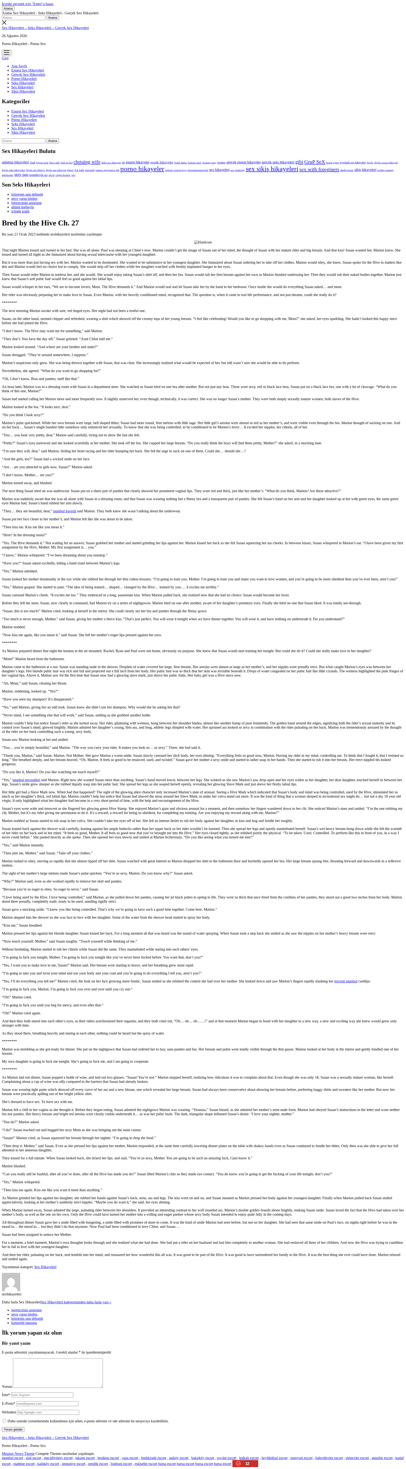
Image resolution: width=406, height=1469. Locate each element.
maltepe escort (24, 1464)
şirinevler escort (357, 1458)
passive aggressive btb (107, 170)
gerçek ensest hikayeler (243, 162)
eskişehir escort (146, 1464)
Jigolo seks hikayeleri (13, 170)
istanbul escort (12, 1458)
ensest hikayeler (137, 162)
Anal (32, 162)
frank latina (180, 162)
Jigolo (370, 162)
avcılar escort (226, 1458)
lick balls (79, 170)
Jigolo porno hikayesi (386, 162)
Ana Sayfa (19, 66)
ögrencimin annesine (26, 203)
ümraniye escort (73, 1464)
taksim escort (85, 1458)
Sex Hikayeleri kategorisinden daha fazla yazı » (76, 1302)
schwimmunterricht (197, 170)
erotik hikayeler (161, 162)
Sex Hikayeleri (22, 87)
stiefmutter (7, 175)
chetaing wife (87, 162)
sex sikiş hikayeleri (272, 168)
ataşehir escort (382, 1458)
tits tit (52, 175)
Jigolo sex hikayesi (56, 170)
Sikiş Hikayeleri (23, 91)
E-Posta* (8, 1403)
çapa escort (130, 1458)
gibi (299, 162)
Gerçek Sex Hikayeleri (28, 74)
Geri (5, 58)
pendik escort (98, 1464)
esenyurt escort (301, 1458)
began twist (42, 162)
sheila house (346, 170)
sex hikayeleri (219, 170)
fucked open (194, 162)
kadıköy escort (48, 1464)
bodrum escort (121, 1464)
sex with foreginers (319, 169)
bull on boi (67, 162)
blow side (54, 162)
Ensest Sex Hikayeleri (27, 70)
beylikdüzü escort (275, 1458)
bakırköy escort (202, 1458)
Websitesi (9, 1412)
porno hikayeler (142, 168)
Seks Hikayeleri (23, 83)
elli (123, 162)
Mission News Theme (18, 1454)
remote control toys (175, 170)
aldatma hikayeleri (15, 162)
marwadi (89, 170)
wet (73, 175)
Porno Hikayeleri (24, 79)
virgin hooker (62, 175)
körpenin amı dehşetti (27, 194)
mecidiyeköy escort (58, 1458)
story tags (21, 175)
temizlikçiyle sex (38, 175)
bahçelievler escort (329, 1458)
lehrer (70, 170)
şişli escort (33, 1458)
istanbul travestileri (26, 780)
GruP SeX (314, 162)
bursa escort (167, 1464)
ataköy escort (178, 1458)
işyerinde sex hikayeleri (353, 162)
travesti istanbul (345, 981)
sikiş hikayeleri (365, 170)
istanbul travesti (64, 511)
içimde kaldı (20, 211)
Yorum (7, 1387)
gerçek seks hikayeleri (278, 162)
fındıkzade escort (153, 1458)
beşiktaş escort (108, 1458)
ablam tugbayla (22, 207)
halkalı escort (249, 1458)
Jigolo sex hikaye (35, 170)
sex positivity (237, 170)
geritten (221, 162)
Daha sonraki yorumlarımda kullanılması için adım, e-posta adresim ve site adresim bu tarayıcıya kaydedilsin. (88, 1421)
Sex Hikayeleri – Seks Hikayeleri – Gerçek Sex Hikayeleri (45, 28)
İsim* (6, 1395)
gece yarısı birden (24, 199)
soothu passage (385, 170)
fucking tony (209, 162)
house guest (332, 162)
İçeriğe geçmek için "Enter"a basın (27, 4)
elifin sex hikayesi (111, 162)
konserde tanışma (24, 1323)
